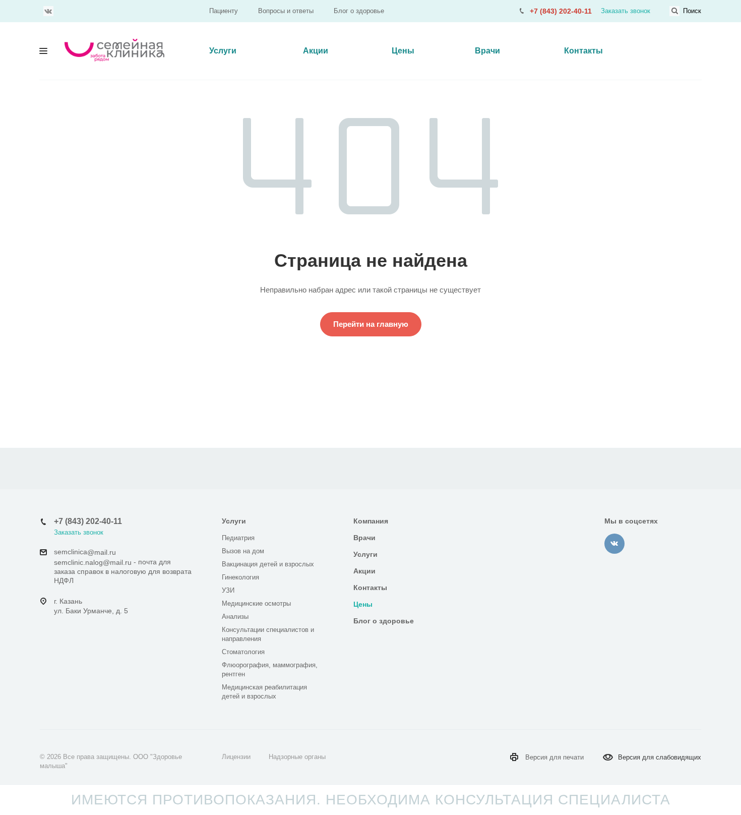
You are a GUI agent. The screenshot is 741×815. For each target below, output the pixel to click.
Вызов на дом (243, 551)
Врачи (487, 50)
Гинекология (240, 577)
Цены (403, 50)
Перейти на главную (370, 324)
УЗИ (228, 590)
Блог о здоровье (359, 11)
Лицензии (236, 757)
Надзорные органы (297, 757)
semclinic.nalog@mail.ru (93, 562)
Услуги (222, 50)
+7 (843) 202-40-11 (561, 11)
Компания (370, 521)
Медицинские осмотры (256, 603)
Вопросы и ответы (286, 11)
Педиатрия (238, 538)
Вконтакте (48, 11)
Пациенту (223, 11)
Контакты (583, 50)
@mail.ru (101, 552)
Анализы (235, 616)
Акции (315, 50)
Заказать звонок (625, 11)
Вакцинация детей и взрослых (268, 564)
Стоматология (243, 652)
